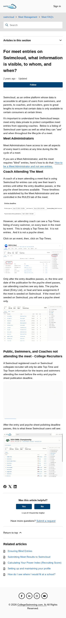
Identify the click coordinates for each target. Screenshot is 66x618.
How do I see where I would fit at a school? (31, 574)
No (42, 506)
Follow (33, 85)
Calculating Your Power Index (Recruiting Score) (34, 562)
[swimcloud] (9, 6)
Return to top (11, 532)
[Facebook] (5, 486)
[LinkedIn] (15, 486)
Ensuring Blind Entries (20, 551)
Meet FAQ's (48, 17)
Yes (24, 506)
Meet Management (27, 17)
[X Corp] (10, 486)
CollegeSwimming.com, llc (31, 604)
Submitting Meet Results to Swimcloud (29, 556)
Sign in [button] (57, 6)
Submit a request (45, 520)
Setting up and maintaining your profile (29, 568)
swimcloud (8, 17)
